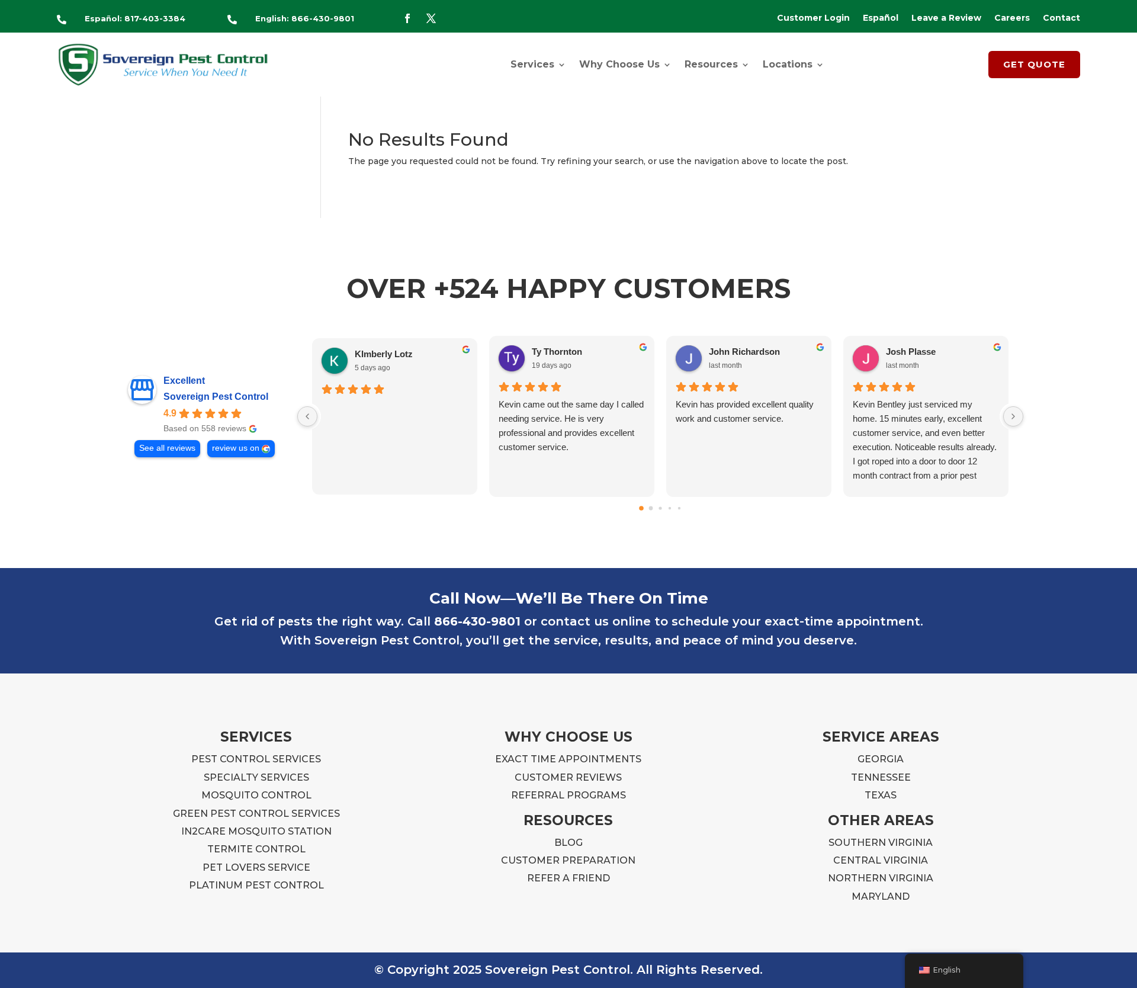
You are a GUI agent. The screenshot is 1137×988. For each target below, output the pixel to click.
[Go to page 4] (679, 508)
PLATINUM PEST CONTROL (256, 885)
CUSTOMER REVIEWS (568, 777)
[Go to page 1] (651, 508)
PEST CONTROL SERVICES (256, 759)
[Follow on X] (431, 18)
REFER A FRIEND (568, 878)
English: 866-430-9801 (304, 18)
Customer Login (813, 18)
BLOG (568, 842)
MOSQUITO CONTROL (256, 795)
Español (880, 18)
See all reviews (167, 448)
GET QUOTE (1034, 64)
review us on (235, 448)
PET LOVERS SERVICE (256, 867)
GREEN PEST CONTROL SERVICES (256, 813)
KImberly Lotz (384, 354)
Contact (1061, 18)
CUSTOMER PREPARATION (568, 860)
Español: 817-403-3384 (135, 18)
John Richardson (744, 352)
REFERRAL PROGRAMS (568, 795)
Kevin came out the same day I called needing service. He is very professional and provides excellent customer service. (571, 425)
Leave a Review (946, 18)
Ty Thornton (557, 352)
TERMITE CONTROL (256, 849)
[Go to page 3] (670, 508)
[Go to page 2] (660, 507)
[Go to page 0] (641, 508)
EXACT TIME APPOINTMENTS (568, 759)
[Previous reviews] (307, 416)
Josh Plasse (911, 352)
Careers (1012, 18)
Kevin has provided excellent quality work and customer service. (745, 411)
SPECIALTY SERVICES (256, 777)
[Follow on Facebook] (407, 18)
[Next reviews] (1013, 416)
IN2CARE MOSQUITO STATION (256, 831)
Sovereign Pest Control (215, 397)
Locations (787, 64)
